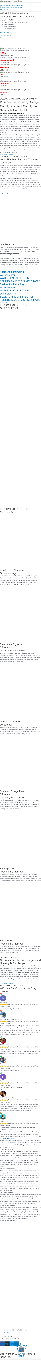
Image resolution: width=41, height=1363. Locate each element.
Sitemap (3, 1362)
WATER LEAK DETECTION (14, 278)
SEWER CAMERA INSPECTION (17, 296)
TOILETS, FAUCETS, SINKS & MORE (20, 281)
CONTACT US (4, 193)
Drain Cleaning (8, 293)
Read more (10, 1138)
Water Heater (7, 275)
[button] (20, 2)
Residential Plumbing (12, 271)
